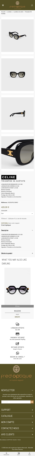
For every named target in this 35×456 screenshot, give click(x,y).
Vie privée (15, 439)
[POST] (17, 286)
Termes (19, 439)
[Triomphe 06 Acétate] (17, 53)
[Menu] (3, 5)
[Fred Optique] (17, 5)
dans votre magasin (10, 223)
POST (17, 314)
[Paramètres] (32, 5)
